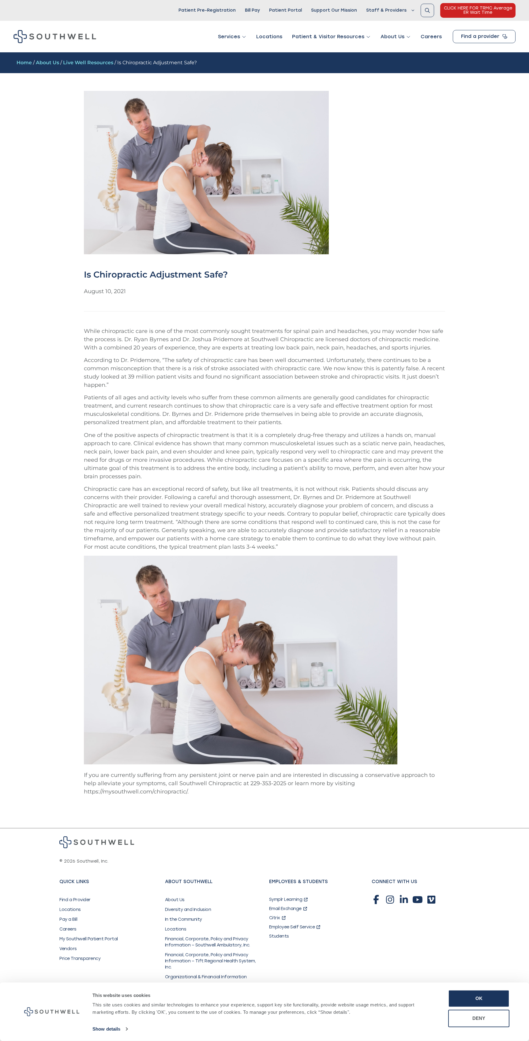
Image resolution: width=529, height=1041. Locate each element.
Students (279, 936)
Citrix (274, 917)
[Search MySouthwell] (427, 10)
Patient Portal (285, 10)
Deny (478, 1018)
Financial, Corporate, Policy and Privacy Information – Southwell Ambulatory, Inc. (207, 942)
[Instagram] (390, 899)
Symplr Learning (285, 899)
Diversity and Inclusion (188, 909)
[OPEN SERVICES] (244, 36)
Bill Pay (252, 10)
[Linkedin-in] (403, 899)
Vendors (68, 948)
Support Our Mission (334, 10)
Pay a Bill (68, 919)
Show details (106, 1029)
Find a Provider (75, 899)
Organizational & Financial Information (206, 976)
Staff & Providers (386, 10)
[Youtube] (417, 899)
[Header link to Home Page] (54, 36)
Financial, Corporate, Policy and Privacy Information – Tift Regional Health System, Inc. (210, 961)
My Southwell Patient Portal (88, 939)
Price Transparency (79, 958)
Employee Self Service (292, 927)
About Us (47, 62)
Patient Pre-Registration (207, 10)
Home (24, 62)
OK (478, 998)
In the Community (183, 919)
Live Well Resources (88, 62)
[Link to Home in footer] (96, 842)
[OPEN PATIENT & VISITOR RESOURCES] (368, 36)
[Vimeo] (431, 899)
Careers (68, 929)
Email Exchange (285, 908)
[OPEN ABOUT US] (408, 36)
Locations (70, 909)
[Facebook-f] (376, 899)
